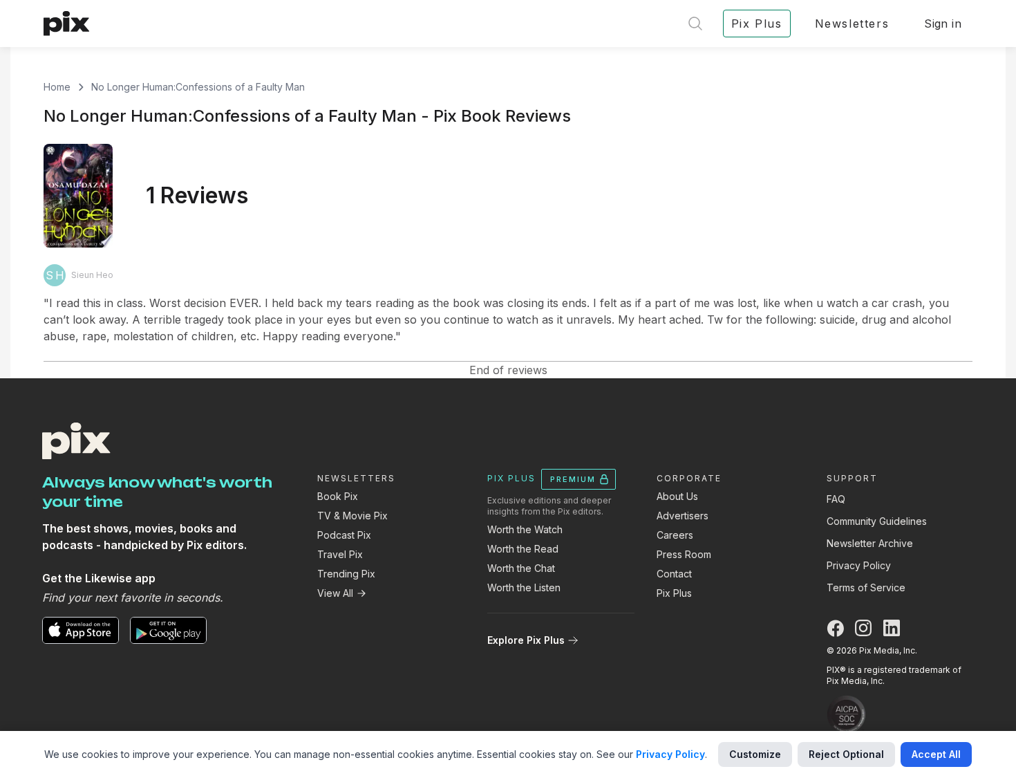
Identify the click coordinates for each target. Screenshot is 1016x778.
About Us (677, 496)
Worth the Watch (525, 529)
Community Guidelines (877, 521)
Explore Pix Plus (526, 640)
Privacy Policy (859, 565)
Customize (755, 754)
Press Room (684, 554)
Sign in (942, 23)
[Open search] (695, 23)
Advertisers (682, 515)
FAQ (836, 499)
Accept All (936, 754)
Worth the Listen (524, 587)
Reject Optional (846, 754)
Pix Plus (674, 593)
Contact (674, 574)
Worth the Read (522, 549)
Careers (675, 535)
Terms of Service (866, 587)
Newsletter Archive (870, 543)
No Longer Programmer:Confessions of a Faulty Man (198, 87)
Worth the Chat (521, 568)
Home (57, 87)
